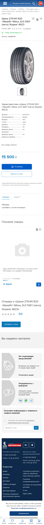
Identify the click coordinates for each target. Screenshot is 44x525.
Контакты (6, 474)
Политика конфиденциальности (31, 480)
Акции (5, 471)
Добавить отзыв (11, 324)
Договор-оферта (9, 491)
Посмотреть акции (26, 375)
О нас (25, 490)
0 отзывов (27, 29)
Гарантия (6, 487)
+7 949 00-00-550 (9, 455)
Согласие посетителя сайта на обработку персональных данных (31, 473)
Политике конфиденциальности (23, 508)
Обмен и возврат (9, 484)
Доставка (6, 481)
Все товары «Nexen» (9, 145)
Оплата (5, 478)
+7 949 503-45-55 (29, 457)
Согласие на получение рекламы (32, 486)
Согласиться (24, 513)
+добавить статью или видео (13, 207)
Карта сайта (27, 494)
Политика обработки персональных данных (11, 495)
